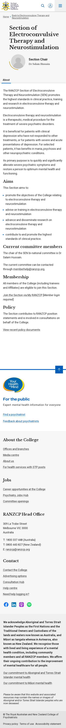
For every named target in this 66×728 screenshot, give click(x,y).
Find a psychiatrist (14, 414)
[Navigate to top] (59, 369)
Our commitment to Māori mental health (27, 683)
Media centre (11, 455)
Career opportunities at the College (24, 489)
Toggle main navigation (60, 5)
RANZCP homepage (10, 5)
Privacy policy (10, 723)
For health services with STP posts (24, 467)
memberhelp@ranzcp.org (28, 269)
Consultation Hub (13, 582)
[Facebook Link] (6, 604)
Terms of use (27, 723)
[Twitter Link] (21, 604)
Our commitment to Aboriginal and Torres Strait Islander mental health (32, 675)
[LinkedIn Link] (14, 604)
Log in (50, 5)
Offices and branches (16, 449)
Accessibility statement (48, 723)
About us (8, 461)
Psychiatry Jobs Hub (15, 495)
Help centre (10, 588)
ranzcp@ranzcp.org (18, 549)
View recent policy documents (21, 329)
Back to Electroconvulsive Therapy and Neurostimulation (30, 16)
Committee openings (16, 501)
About (6, 79)
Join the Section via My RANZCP (22, 295)
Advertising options (15, 576)
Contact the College (15, 570)
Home (6, 16)
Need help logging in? (16, 594)
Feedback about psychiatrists (21, 421)
